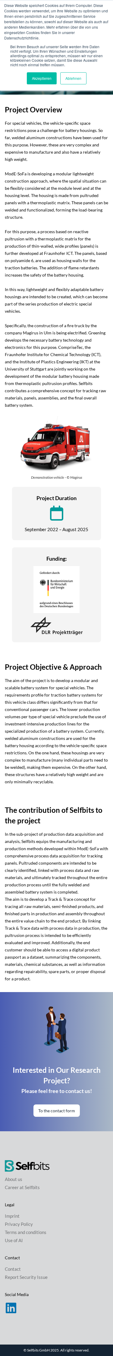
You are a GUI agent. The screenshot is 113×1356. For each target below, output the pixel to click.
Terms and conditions (25, 1232)
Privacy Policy (19, 1224)
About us (13, 1179)
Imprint (12, 1216)
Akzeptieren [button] (42, 78)
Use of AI (14, 1240)
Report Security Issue (26, 1277)
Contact (13, 1269)
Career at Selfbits (22, 1187)
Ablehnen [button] (73, 78)
